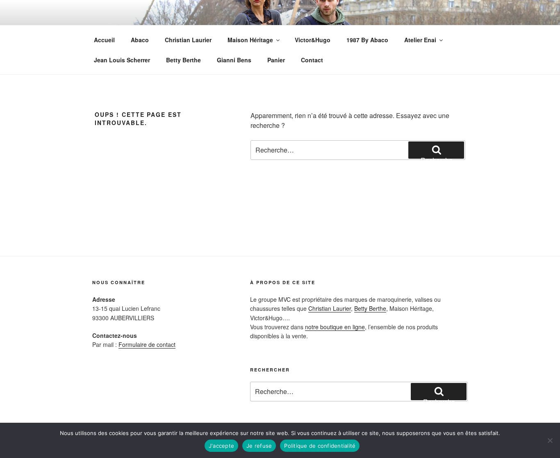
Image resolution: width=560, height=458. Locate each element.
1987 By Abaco (367, 40)
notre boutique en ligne (335, 327)
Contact (312, 60)
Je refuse (259, 445)
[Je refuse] (550, 440)
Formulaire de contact (146, 344)
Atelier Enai (420, 40)
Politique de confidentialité (319, 445)
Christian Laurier (188, 40)
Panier (276, 60)
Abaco (140, 40)
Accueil (104, 40)
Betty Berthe (183, 60)
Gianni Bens (234, 60)
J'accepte (221, 445)
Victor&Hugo (312, 40)
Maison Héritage (250, 40)
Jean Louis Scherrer (122, 60)
